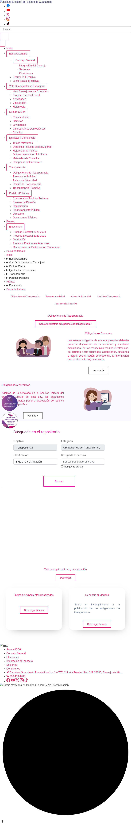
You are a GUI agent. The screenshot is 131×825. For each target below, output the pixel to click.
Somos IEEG (13, 649)
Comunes (98, 333)
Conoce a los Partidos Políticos (30, 198)
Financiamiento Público (26, 210)
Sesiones (24, 69)
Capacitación (20, 206)
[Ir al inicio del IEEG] (26, 1)
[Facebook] (8, 6)
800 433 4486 (17, 676)
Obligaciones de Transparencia (30, 172)
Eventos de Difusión (24, 202)
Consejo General (16, 653)
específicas (16, 385)
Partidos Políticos (19, 193)
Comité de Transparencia (27, 184)
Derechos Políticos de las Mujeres (32, 146)
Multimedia (19, 106)
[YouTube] (8, 11)
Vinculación (19, 102)
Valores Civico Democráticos (29, 128)
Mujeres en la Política (25, 150)
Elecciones (15, 226)
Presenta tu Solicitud (24, 176)
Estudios (18, 132)
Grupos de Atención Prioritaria (30, 154)
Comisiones (26, 73)
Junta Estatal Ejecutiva (26, 81)
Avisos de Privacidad (25, 180)
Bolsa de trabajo (15, 251)
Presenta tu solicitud (55, 296)
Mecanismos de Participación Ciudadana (36, 247)
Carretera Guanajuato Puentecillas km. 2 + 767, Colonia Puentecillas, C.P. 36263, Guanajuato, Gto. (66, 672)
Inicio (9, 48)
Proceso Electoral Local (26, 95)
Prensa (10, 221)
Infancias (18, 121)
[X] (7, 15)
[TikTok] (8, 24)
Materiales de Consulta (26, 158)
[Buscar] (4, 36)
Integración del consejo (19, 661)
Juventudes (19, 124)
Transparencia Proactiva (26, 188)
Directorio (18, 213)
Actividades (19, 99)
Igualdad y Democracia (22, 137)
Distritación (19, 239)
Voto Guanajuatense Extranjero (27, 86)
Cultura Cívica (17, 112)
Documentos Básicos (25, 217)
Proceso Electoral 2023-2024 (29, 232)
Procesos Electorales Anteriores (31, 243)
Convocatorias (21, 117)
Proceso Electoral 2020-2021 (29, 235)
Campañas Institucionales (27, 162)
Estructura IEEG (18, 53)
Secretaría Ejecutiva (24, 77)
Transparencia (17, 167)
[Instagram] (8, 19)
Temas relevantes (23, 143)
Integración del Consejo (32, 65)
